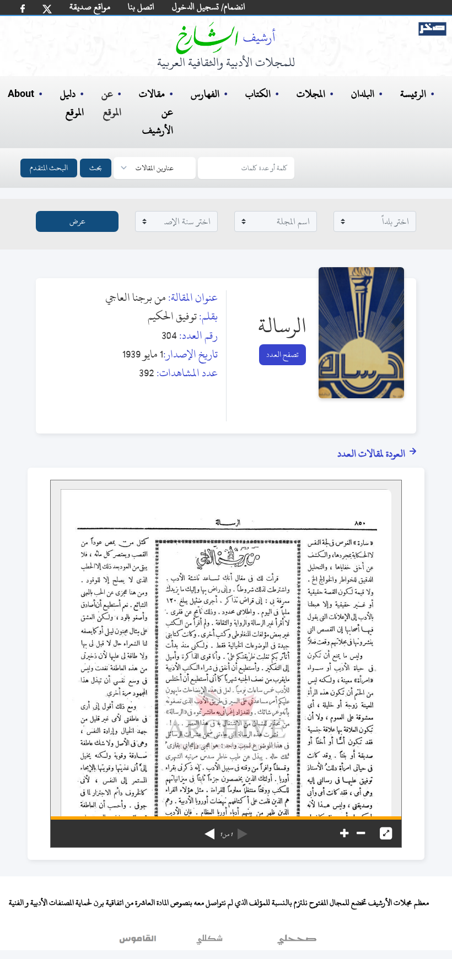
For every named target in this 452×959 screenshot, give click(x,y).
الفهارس (205, 94)
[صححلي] (297, 942)
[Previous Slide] (242, 830)
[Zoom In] (344, 833)
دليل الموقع (72, 103)
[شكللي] (209, 942)
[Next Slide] (209, 830)
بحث (95, 167)
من (226, 834)
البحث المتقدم (49, 167)
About (21, 94)
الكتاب (258, 94)
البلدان (362, 94)
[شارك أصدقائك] (22, 8)
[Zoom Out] (361, 833)
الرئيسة (413, 94)
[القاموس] (139, 942)
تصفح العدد (282, 354)
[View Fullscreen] (386, 833)
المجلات (311, 94)
